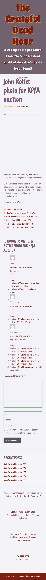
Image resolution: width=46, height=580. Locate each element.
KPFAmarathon (9, 220)
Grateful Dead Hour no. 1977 (15, 472)
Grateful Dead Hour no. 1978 (15, 468)
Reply (12, 280)
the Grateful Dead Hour (23, 24)
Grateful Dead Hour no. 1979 (15, 464)
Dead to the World (14, 209)
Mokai (38, 576)
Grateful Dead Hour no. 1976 (15, 476)
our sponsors (18, 493)
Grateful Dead (20, 213)
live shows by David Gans (25, 537)
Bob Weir (10, 213)
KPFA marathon (30, 216)
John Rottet (33, 175)
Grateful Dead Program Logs (23, 512)
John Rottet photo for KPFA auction (21, 224)
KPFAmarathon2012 (24, 220)
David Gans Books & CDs (25, 534)
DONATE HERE (23, 556)
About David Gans (23, 540)
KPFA (19, 202)
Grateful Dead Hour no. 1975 (15, 480)
